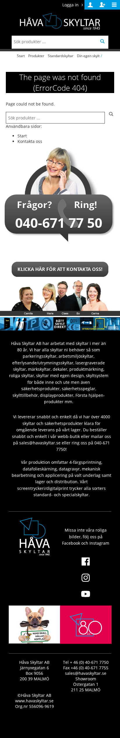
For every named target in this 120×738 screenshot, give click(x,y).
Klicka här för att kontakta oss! (60, 269)
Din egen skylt (88, 55)
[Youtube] (85, 597)
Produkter (36, 55)
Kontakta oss (29, 141)
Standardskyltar (60, 55)
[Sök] (109, 117)
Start (21, 55)
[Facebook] (85, 565)
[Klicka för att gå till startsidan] (85, 638)
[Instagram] (85, 581)
